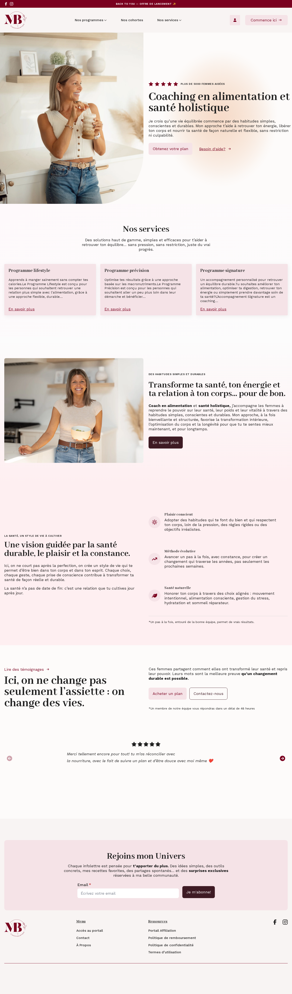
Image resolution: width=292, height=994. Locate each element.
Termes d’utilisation (164, 952)
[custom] (6, 4)
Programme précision (127, 270)
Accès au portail (89, 930)
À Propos (83, 945)
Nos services (167, 20)
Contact (83, 938)
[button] (282, 758)
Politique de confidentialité (171, 945)
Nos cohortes (132, 20)
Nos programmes (89, 20)
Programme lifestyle (29, 270)
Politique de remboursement (172, 938)
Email (84, 885)
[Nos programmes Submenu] (105, 20)
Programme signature (222, 270)
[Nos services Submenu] (179, 20)
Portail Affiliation (162, 930)
